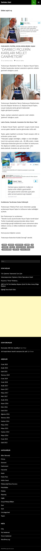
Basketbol (19, 244)
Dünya (3, 459)
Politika (12, 46)
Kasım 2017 (4, 389)
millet (12, 247)
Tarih (2, 509)
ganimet (5, 247)
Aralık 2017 (4, 386)
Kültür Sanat (5, 480)
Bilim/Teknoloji (5, 455)
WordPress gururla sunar (7, 548)
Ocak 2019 (4, 378)
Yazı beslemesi (5, 532)
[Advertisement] (20, 316)
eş (32, 244)
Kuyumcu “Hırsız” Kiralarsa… (9, 281)
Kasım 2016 (4, 403)
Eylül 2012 (4, 442)
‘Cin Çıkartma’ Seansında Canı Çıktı (11, 273)
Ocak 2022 (4, 364)
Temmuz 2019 (5, 375)
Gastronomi (4, 466)
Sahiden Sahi (6, 2)
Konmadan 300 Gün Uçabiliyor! (10, 348)
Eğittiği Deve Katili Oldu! (8, 289)
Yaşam (33, 46)
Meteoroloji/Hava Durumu (9, 484)
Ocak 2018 (4, 382)
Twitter (16, 249)
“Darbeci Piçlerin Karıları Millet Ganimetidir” (15, 53)
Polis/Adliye (5, 46)
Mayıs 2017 (4, 393)
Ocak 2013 (4, 439)
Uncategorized (5, 512)
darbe (27, 244)
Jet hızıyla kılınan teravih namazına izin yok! (14, 351)
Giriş (2, 529)
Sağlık (2, 498)
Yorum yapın (20, 60)
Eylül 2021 (4, 371)
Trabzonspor (7, 249)
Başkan (11, 244)
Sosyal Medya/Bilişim (23, 46)
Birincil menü (38, 2)
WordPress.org (5, 539)
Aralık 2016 (4, 400)
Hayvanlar (4, 470)
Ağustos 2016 (5, 414)
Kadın (2, 473)
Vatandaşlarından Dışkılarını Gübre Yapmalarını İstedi (17, 277)
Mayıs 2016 (4, 425)
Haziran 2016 (5, 421)
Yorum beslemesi (6, 536)
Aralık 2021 (4, 368)
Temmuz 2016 (5, 418)
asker (4, 244)
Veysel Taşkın (25, 249)
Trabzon (30, 247)
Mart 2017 (4, 396)
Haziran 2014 (5, 432)
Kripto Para (4, 477)
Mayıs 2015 (4, 428)
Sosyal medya (21, 247)
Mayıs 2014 (4, 435)
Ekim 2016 (4, 407)
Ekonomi (3, 462)
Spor (2, 505)
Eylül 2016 (4, 410)
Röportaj (3, 494)
